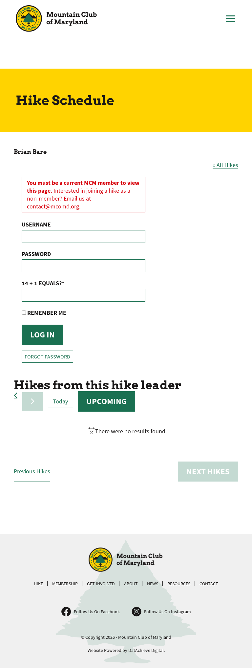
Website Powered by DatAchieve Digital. (126, 650)
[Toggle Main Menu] (230, 19)
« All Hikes (225, 165)
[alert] (127, 431)
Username (36, 224)
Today (60, 401)
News (152, 584)
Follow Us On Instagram (167, 611)
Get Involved (101, 584)
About (131, 584)
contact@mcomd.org (53, 206)
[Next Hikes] (32, 401)
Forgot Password (47, 357)
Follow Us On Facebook (97, 611)
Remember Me (46, 312)
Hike (38, 584)
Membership (65, 584)
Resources (178, 584)
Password (36, 254)
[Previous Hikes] (15, 395)
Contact (209, 584)
